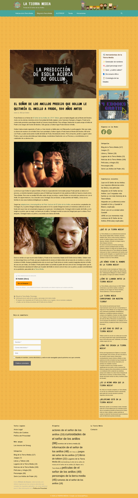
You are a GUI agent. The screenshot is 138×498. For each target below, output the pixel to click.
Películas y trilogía (108, 163)
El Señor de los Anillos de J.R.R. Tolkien (46, 118)
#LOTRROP (60, 13)
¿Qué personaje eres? (113, 66)
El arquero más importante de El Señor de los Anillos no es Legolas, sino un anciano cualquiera (44, 300)
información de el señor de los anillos (27, 298)
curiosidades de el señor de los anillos (69, 439)
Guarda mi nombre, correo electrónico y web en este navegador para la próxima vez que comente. (48, 357)
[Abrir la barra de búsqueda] (122, 13)
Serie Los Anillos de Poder (111, 169)
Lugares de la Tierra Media (111, 156)
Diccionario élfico (112, 74)
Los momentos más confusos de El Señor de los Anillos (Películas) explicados (112, 218)
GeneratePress (83, 496)
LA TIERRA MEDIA (37, 3)
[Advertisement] (69, 32)
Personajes (33, 296)
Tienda (70, 13)
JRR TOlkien (73, 451)
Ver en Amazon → (24, 283)
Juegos (104, 150)
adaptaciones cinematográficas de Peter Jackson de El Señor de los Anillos (46, 204)
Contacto (94, 430)
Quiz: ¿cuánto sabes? (113, 70)
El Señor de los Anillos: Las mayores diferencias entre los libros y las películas (113, 185)
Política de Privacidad (22, 436)
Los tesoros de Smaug (22, 445)
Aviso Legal (18, 430)
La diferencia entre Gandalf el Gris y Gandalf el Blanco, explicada (113, 204)
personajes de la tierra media (47, 298)
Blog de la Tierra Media (44, 13)
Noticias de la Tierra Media (24, 13)
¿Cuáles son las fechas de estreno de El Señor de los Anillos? (34, 302)
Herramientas (81, 13)
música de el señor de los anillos (63, 464)
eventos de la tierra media (69, 444)
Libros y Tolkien (107, 153)
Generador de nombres (114, 62)
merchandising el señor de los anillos (72, 462)
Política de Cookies (21, 433)
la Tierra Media (39, 269)
